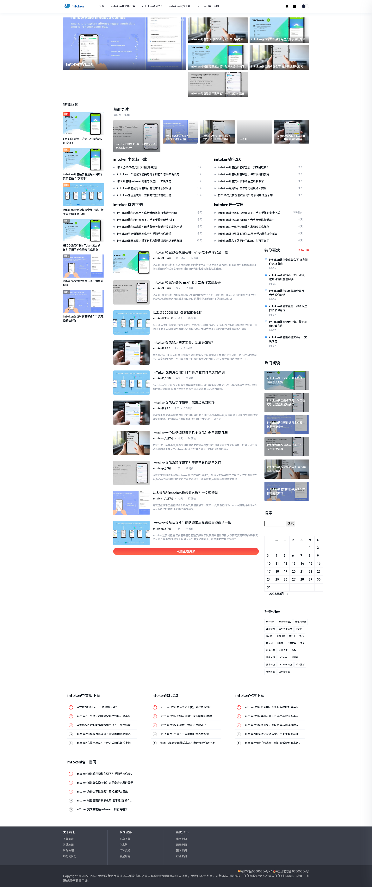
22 (310, 571)
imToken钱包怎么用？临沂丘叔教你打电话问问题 (189, 373)
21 (302, 571)
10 (268, 563)
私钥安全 (270, 672)
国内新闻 (181, 850)
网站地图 (68, 844)
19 (285, 571)
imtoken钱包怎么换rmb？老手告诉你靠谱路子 (187, 282)
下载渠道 (68, 838)
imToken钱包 (285, 664)
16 (318, 563)
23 (318, 571)
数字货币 (270, 657)
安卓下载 (125, 838)
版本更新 (300, 664)
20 (293, 571)
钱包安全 (292, 643)
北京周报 (116, 876)
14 (302, 563)
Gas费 (269, 636)
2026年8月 (276, 594)
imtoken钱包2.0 (152, 6)
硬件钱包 (270, 650)
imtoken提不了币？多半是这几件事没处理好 (278, 39)
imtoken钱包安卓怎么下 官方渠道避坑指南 (277, 66)
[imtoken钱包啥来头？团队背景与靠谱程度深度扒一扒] (131, 533)
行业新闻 (181, 856)
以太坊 (299, 629)
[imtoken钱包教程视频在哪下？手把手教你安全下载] (131, 262)
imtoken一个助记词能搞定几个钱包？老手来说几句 (190, 433)
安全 (302, 643)
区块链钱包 (284, 672)
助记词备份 (300, 621)
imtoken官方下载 (179, 6)
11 (277, 563)
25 (277, 579)
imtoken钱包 (285, 621)
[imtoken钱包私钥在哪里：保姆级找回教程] (131, 413)
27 (293, 579)
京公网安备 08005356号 (292, 871)
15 (310, 563)
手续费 (295, 657)
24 (268, 579)
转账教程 (68, 850)
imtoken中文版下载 (123, 6)
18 (277, 571)
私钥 (294, 650)
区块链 (280, 643)
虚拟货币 (283, 650)
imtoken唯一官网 (208, 6)
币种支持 (125, 850)
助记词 (269, 643)
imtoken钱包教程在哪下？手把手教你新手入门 (187, 463)
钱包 (301, 636)
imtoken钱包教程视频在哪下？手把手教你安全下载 (190, 252)
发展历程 (125, 856)
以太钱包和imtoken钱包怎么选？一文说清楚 (185, 493)
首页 (101, 6)
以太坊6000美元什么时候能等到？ (178, 312)
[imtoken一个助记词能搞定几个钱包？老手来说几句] (131, 443)
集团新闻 (181, 838)
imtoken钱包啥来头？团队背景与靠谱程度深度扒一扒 (192, 523)
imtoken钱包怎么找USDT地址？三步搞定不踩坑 (218, 40)
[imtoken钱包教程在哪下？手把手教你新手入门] (131, 473)
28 (302, 579)
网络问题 (280, 636)
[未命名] (254, 132)
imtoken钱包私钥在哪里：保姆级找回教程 (184, 403)
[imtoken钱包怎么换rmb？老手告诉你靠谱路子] (131, 292)
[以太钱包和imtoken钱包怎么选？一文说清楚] (131, 503)
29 (310, 579)
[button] (175, 20)
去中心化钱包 (285, 629)
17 (268, 571)
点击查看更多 (186, 551)
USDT (292, 636)
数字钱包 (270, 664)
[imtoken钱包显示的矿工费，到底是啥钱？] (131, 352)
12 (285, 563)
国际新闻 (181, 844)
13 (293, 563)
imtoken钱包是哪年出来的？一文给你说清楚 (217, 93)
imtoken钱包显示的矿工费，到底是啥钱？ (184, 342)
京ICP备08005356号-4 (256, 871)
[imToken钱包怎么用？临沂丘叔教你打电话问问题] (131, 382)
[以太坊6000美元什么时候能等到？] (131, 322)
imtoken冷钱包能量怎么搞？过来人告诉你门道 (217, 67)
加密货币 (270, 629)
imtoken (270, 621)
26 (285, 579)
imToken (283, 657)
